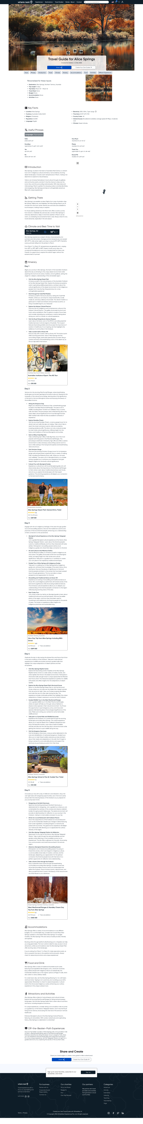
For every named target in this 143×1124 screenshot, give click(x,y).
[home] (25, 2)
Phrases (33, 72)
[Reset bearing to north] (77, 209)
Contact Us (42, 1094)
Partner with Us (43, 1087)
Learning (106, 1095)
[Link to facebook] (113, 1113)
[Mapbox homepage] (79, 216)
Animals (106, 1090)
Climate (57, 72)
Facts (26, 72)
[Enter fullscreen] (77, 163)
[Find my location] (77, 213)
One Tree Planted (66, 1095)
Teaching (106, 1098)
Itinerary (65, 72)
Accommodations (76, 72)
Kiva (62, 1092)
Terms (19, 1113)
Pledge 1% (64, 1090)
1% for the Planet (66, 1087)
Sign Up (88, 1072)
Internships (107, 1092)
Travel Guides (59, 2)
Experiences (39, 2)
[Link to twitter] (118, 1113)
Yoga (105, 1103)
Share (58, 67)
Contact (79, 2)
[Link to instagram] (109, 1113)
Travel (50, 72)
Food (85, 72)
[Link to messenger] (28, 1096)
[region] (96, 189)
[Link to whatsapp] (26, 1096)
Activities (93, 72)
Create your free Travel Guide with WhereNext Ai (67, 1111)
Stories (67, 2)
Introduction (42, 72)
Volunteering (107, 1100)
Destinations (49, 2)
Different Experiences (105, 72)
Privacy (25, 1113)
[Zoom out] (77, 206)
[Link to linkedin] (123, 1113)
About (72, 2)
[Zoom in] (77, 204)
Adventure (107, 1087)
